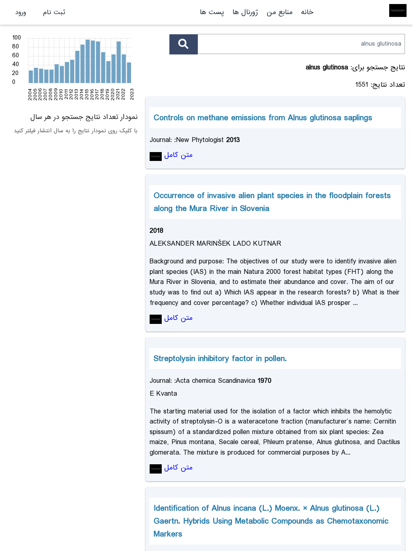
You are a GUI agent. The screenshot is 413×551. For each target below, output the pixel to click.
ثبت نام (54, 12)
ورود (20, 12)
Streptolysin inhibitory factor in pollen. (220, 358)
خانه (307, 12)
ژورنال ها (245, 12)
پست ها (212, 12)
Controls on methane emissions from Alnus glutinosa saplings (263, 117)
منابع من (278, 12)
